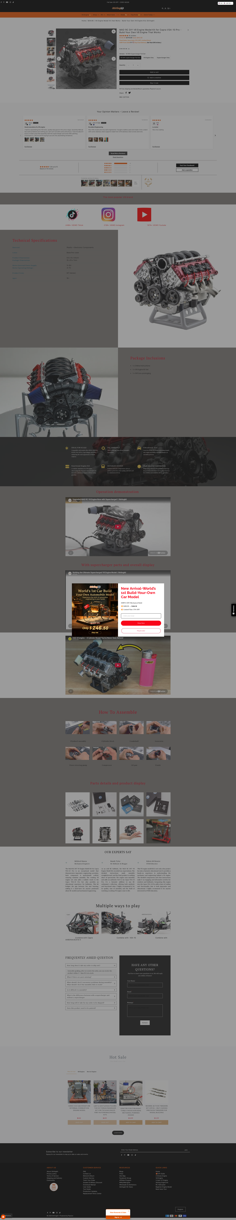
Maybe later (141, 631)
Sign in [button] (117, 1217)
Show (3, 1217)
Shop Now (141, 623)
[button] (225, 3)
